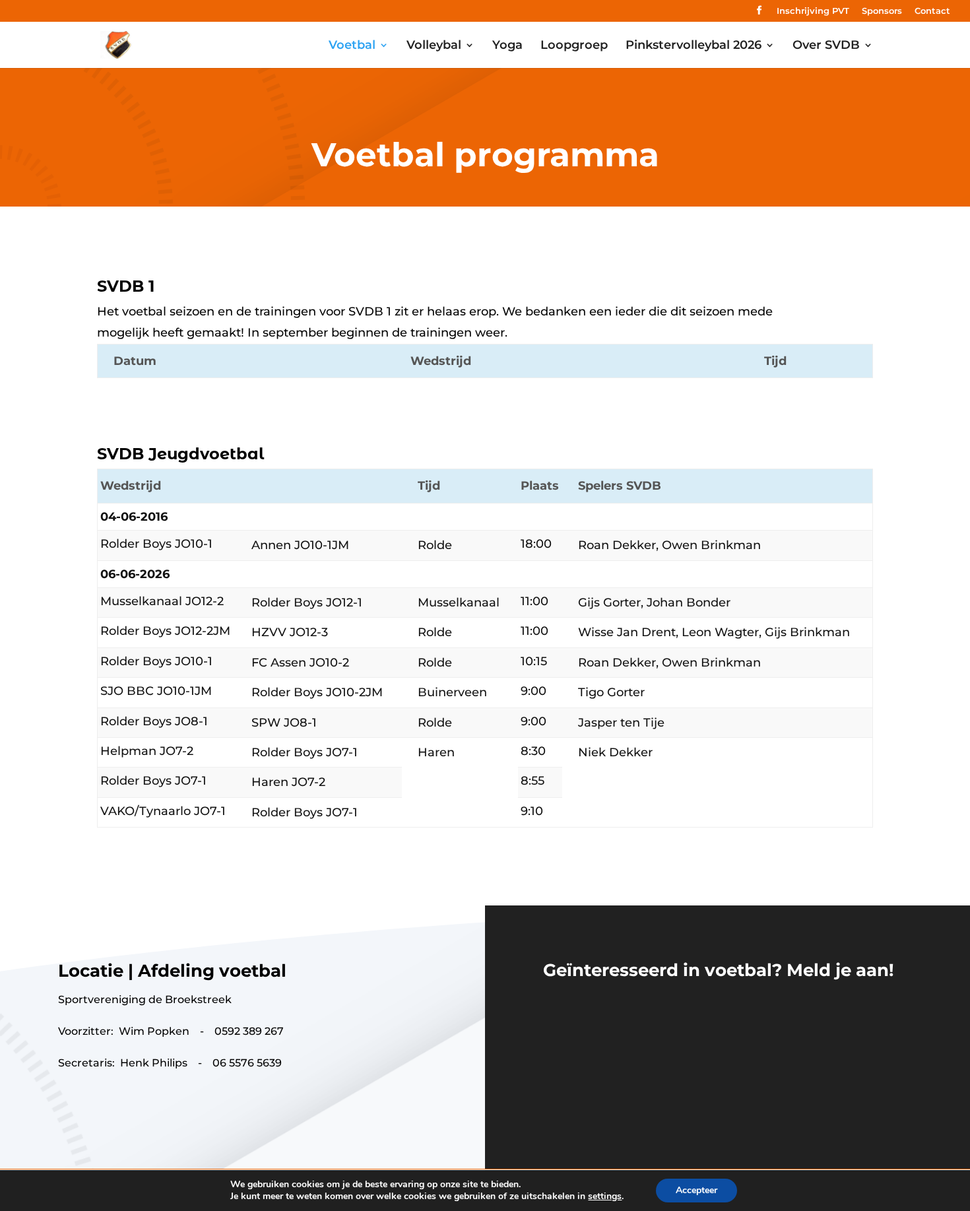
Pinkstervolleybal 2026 (693, 46)
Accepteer (696, 1190)
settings (605, 1196)
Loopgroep (574, 46)
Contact (932, 11)
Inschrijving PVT (813, 11)
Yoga (507, 46)
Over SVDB (826, 46)
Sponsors (882, 11)
